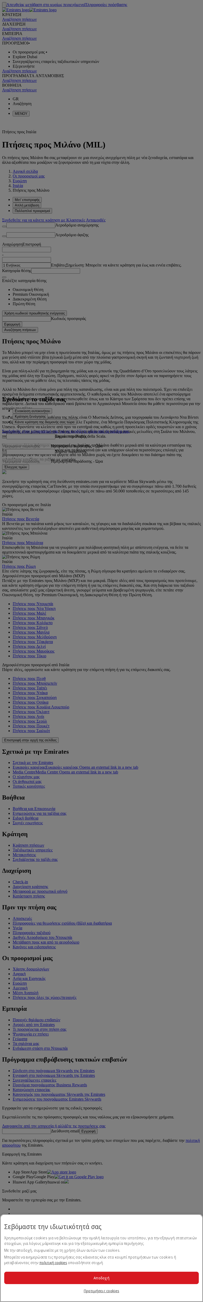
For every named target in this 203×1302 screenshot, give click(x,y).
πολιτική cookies (53, 1262)
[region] (101, 1258)
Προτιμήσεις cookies (101, 1290)
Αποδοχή (101, 1277)
